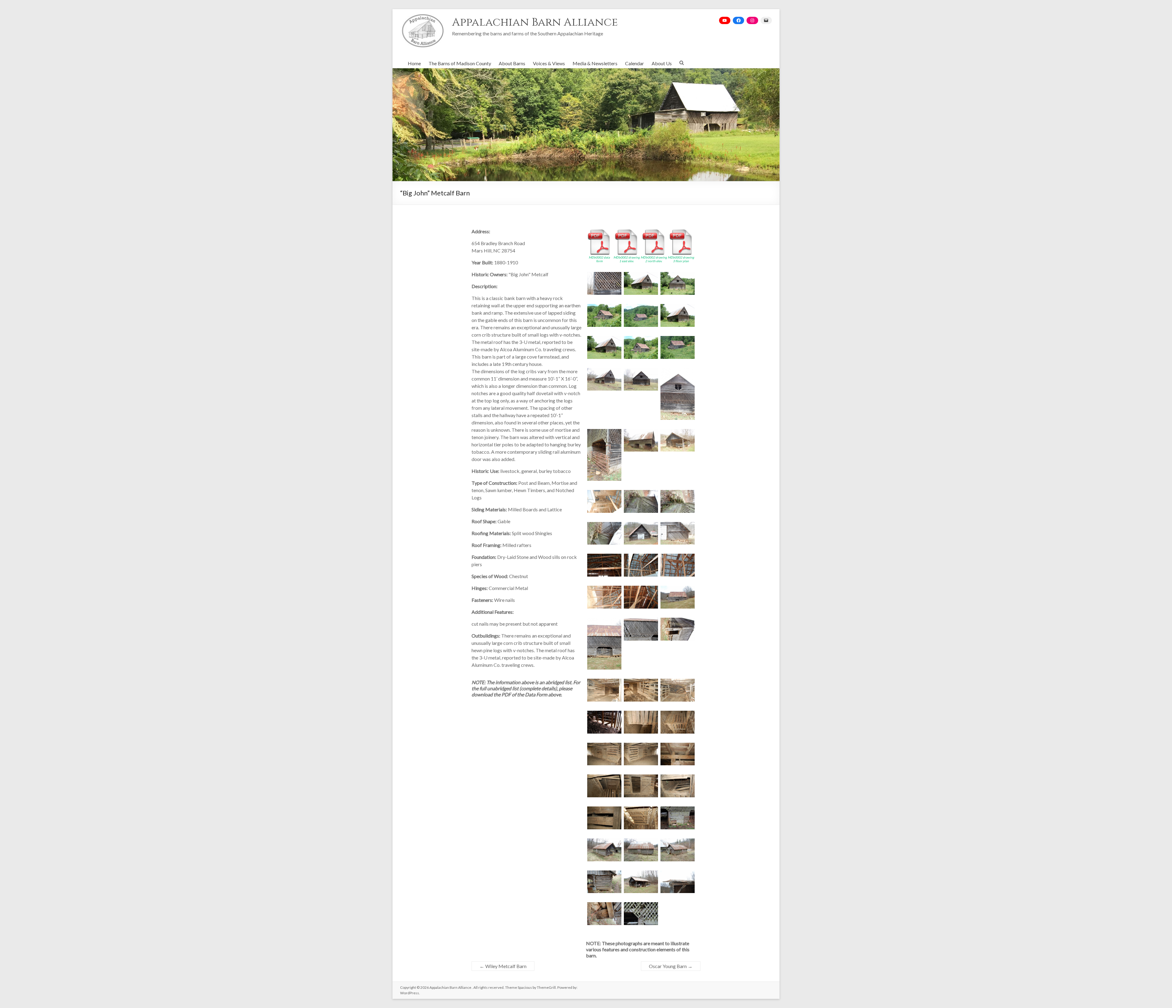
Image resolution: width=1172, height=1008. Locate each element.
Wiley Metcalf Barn (502, 966)
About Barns (512, 63)
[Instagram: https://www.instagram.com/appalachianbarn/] (752, 20)
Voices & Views (549, 63)
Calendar (634, 63)
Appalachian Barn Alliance (535, 22)
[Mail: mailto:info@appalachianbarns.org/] (766, 20)
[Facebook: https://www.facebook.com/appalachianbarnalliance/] (738, 20)
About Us (662, 63)
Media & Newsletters (595, 63)
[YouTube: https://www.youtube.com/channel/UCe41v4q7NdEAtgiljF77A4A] (724, 20)
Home (414, 63)
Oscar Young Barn (671, 966)
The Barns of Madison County (460, 63)
